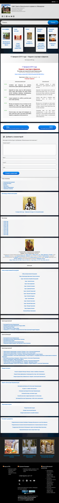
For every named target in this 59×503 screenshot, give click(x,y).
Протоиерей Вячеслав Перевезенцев (11, 338)
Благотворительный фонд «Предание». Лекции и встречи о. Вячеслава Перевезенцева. (21, 358)
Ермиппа (28, 255)
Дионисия (23, 255)
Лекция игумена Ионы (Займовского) (29, 376)
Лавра (34, 254)
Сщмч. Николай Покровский (29, 293)
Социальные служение (8, 188)
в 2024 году (5, 221)
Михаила (20, 258)
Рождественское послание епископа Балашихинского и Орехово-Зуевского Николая (29, 424)
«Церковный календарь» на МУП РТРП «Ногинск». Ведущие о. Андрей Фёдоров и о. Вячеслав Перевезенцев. (26, 363)
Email (4, 162)
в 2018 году (5, 229)
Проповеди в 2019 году (29, 59)
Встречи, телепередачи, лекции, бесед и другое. (13, 359)
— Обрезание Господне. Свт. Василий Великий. (29, 212)
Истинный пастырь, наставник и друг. (29, 393)
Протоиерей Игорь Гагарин (8, 327)
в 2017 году (5, 230)
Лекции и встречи (6, 368)
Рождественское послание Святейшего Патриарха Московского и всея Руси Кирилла (29, 422)
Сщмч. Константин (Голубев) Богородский (29, 278)
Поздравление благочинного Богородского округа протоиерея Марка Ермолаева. (29, 427)
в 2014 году (5, 234)
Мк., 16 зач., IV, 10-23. (24, 260)
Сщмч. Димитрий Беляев (29, 288)
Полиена (51, 254)
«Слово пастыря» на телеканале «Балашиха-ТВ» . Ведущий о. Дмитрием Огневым (20, 362)
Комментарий (6, 143)
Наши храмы (6, 186)
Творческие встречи (6, 404)
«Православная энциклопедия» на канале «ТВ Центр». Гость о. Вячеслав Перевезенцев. (21, 351)
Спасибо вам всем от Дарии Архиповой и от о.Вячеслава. (29, 395)
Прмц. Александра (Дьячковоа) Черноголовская (29, 276)
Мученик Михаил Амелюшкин (29, 310)
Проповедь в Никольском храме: (9, 193)
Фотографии (5, 29)
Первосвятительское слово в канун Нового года (29, 429)
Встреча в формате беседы (29, 371)
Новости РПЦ (7, 466)
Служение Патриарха (24, 466)
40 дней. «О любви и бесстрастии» (29, 388)
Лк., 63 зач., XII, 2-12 (45, 260)
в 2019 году (5, 228)
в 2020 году (5, 226)
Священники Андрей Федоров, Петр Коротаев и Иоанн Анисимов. (17, 343)
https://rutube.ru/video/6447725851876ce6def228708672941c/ (29, 74)
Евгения (15, 258)
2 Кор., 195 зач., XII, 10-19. (14, 260)
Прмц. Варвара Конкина (29, 308)
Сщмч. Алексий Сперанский (29, 291)
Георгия (44, 255)
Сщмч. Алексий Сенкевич (29, 286)
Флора (27, 254)
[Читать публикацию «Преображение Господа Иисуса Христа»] (6, 36)
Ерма (42, 254)
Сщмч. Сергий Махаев (29, 298)
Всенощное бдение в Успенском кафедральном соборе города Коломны (51, 490)
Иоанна (39, 255)
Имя (4, 157)
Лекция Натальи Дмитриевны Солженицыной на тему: (29, 374)
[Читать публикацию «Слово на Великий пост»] (29, 36)
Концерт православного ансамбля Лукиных (29, 412)
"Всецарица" (39, 258)
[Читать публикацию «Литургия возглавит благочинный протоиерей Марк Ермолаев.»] (47, 446)
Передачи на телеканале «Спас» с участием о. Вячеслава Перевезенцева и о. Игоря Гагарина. (23, 354)
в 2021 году (5, 225)
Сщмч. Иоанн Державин (30, 283)
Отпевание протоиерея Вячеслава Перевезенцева (29, 390)
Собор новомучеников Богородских (10, 270)
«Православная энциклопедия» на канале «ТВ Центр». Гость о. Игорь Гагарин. (19, 352)
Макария (16, 257)
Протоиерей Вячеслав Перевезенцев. (11, 324)
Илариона (19, 255)
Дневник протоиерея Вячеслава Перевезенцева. (13, 341)
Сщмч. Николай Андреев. (29, 296)
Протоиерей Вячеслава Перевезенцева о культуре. (14, 339)
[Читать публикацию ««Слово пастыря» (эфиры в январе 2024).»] (18, 38)
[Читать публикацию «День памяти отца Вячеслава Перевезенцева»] (29, 446)
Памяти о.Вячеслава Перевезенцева (10, 382)
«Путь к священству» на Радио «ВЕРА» (11, 328)
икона (30, 254)
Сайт (4, 167)
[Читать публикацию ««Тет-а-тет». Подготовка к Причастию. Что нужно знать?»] (41, 38)
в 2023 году (5, 222)
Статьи (27, 29)
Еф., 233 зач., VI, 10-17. (36, 260)
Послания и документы (7, 418)
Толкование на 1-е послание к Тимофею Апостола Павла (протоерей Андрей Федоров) (21, 329)
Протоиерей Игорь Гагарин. (9, 340)
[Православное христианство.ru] (32, 492)
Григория (46, 257)
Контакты (5, 184)
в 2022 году (5, 224)
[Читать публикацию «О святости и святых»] (52, 38)
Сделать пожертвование (8, 187)
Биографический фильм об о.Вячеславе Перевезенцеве (29, 386)
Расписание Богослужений (9, 182)
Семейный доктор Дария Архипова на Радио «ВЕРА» (14, 325)
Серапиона (45, 254)
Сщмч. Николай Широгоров (29, 303)
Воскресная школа (7, 183)
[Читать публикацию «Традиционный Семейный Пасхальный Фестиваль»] (11, 446)
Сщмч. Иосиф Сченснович (29, 301)
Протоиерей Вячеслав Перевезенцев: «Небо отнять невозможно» (29, 398)
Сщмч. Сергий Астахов (29, 281)
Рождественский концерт (29, 407)
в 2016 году (5, 231)
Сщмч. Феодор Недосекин (29, 305)
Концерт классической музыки (29, 410)
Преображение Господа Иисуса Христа (6, 43)
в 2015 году (5, 233)
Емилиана (7, 255)
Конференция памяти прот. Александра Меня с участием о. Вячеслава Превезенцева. (21, 360)
